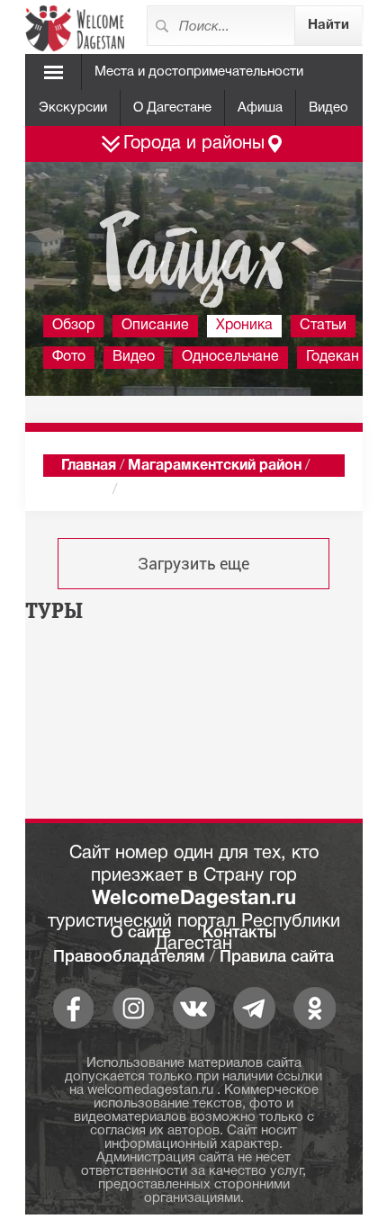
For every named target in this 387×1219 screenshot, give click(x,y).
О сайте (141, 933)
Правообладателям (129, 957)
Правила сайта (277, 957)
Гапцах (85, 490)
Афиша (260, 108)
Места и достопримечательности (198, 72)
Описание (155, 325)
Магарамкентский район (215, 466)
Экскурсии (73, 108)
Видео (328, 108)
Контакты (239, 933)
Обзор (73, 325)
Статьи (323, 325)
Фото (69, 357)
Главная (88, 466)
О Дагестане (172, 108)
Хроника (244, 325)
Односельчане (230, 357)
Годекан (332, 357)
